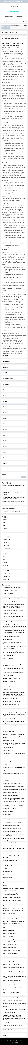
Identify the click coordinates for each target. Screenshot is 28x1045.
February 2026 (6, 534)
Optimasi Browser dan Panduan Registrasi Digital (14, 753)
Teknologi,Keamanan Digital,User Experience (13, 1000)
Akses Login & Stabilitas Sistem (10, 590)
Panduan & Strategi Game (8, 756)
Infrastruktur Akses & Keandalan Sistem (12, 678)
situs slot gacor (6, 384)
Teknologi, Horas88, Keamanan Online (11, 992)
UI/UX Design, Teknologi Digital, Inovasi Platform (14, 1009)
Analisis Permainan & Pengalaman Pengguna (13, 610)
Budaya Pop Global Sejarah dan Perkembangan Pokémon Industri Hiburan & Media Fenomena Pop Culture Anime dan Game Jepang (14, 626)
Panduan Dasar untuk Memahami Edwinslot (13, 490)
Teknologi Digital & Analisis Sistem (11, 961)
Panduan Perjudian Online (8, 811)
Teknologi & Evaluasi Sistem (9, 933)
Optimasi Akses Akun (8, 747)
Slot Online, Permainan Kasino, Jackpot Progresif (14, 906)
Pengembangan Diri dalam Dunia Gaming (12, 831)
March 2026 (5, 531)
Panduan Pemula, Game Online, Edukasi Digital (13, 805)
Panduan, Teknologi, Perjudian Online (11, 825)
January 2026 (6, 536)
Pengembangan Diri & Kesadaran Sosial (12, 828)
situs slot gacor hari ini (8, 378)
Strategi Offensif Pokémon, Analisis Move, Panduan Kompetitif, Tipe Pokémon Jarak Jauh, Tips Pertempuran (14, 923)
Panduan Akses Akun (7, 759)
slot (24, 54)
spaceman (5, 463)
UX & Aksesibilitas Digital (8, 1030)
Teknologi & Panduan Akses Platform (11, 950)
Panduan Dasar (6, 777)
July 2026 (5, 519)
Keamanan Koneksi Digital (9, 718)
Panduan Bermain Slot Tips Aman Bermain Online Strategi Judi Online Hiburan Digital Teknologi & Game (14, 769)
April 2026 (5, 528)
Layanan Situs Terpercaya (8, 740)
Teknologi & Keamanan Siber (9, 947)
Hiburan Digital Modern (8, 675)
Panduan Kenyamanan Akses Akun (10, 795)
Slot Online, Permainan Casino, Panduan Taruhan (14, 903)
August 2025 (5, 551)
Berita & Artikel (6, 619)
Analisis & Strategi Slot (8, 593)
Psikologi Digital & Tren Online (10, 865)
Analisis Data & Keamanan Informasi (11, 596)
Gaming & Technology (8, 658)
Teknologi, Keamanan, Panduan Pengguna (12, 998)
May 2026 (5, 525)
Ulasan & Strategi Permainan (9, 1012)
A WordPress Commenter (9, 511)
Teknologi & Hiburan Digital (9, 939)
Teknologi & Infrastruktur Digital (10, 941)
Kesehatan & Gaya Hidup (8, 731)
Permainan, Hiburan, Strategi (9, 863)
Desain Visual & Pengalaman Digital (11, 636)
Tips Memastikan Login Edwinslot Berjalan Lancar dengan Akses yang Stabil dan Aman (12, 1)
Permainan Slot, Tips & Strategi (10, 860)
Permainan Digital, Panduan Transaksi (11, 843)
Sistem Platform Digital (8, 871)
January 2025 (6, 570)
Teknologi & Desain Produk (9, 930)
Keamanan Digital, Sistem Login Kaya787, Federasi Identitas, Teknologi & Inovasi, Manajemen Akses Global (14, 714)
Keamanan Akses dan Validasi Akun (11, 704)
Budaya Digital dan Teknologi (9, 622)
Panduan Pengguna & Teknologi (10, 808)
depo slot (5, 401)
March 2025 (5, 565)
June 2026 (5, 522)
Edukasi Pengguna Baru (8, 639)
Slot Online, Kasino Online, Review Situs (12, 900)
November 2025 (6, 542)
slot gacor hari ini (7, 412)
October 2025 (6, 545)
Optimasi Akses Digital (8, 750)
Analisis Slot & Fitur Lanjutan (9, 613)
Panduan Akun (6, 764)
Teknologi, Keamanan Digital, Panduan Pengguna (14, 995)
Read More (4, 355)
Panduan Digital (6, 780)
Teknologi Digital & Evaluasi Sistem (11, 964)
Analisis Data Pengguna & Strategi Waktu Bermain (14, 599)
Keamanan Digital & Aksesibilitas (10, 710)
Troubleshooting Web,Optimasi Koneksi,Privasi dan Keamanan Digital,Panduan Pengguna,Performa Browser (14, 1005)
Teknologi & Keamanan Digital (9, 944)
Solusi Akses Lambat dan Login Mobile (12, 916)
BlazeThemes (15, 1042)
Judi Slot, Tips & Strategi (8, 689)
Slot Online (5, 885)
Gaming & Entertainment (8, 655)
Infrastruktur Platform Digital (9, 681)
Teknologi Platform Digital (9, 985)
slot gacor (5, 407)
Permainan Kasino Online (8, 845)
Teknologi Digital (6, 959)
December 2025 (6, 539)
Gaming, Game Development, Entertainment (12, 661)
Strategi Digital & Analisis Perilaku (10, 918)
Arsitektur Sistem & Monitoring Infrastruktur (13, 616)
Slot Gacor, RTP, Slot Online (9, 883)
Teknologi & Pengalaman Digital (10, 953)
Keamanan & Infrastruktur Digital (10, 698)
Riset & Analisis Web (7, 868)
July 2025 (5, 553)
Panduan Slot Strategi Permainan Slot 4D (12, 822)
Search (4, 474)
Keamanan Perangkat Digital (9, 726)
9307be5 (5, 47)
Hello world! (19, 511)
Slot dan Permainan (7, 877)
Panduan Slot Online (7, 820)
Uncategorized (6, 1022)
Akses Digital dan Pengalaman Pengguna (12, 587)
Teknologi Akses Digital (8, 956)
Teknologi (5, 927)
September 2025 (6, 548)
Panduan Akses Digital (8, 761)
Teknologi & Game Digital (8, 936)
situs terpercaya (6, 440)
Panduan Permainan (7, 814)
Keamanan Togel (6, 728)
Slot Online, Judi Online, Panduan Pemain (12, 897)
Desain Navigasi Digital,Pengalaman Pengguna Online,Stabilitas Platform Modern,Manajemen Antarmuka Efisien (13, 632)
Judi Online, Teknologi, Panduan (10, 687)
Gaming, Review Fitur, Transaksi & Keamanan (13, 672)
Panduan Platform (7, 817)
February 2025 (6, 568)
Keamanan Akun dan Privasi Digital (11, 707)
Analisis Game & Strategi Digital (10, 601)
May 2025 (5, 559)
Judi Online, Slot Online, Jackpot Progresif (12, 684)
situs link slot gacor (7, 373)
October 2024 (6, 579)
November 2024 (6, 576)
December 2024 (6, 573)
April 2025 (5, 562)
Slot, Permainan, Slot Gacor (9, 913)
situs (4, 395)
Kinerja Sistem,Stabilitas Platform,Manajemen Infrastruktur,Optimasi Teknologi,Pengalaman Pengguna (13, 736)
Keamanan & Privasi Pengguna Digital (11, 701)
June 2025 (5, 556)
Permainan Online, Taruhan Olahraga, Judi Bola (13, 853)
